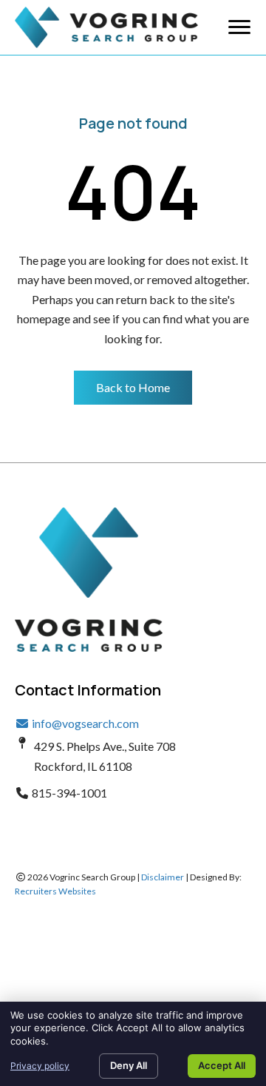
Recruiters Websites (55, 891)
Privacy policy (39, 1065)
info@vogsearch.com (84, 723)
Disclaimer (162, 877)
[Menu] (239, 27)
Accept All (221, 1065)
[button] (133, 388)
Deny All (128, 1065)
